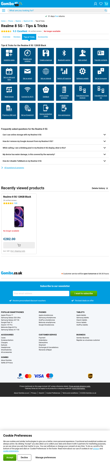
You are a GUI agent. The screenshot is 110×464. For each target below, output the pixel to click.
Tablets (80, 312)
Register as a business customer (88, 340)
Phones (42, 312)
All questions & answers (14, 168)
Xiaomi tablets (81, 320)
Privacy (33, 393)
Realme (18, 21)
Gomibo (4, 357)
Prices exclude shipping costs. (80, 386)
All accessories (6, 352)
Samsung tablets (82, 318)
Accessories (7, 335)
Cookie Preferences (53, 393)
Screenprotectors (7, 340)
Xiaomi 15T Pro (6, 325)
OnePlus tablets (82, 325)
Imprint (41, 393)
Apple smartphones (46, 315)
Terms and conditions (70, 393)
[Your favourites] (101, 4)
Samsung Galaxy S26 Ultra (11, 318)
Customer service (48, 335)
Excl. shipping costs (18, 251)
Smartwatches (6, 350)
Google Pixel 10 (6, 322)
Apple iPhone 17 (7, 315)
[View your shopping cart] (106, 4)
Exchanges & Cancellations (48, 347)
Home (3, 21)
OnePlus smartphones (47, 320)
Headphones (5, 347)
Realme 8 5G (28, 21)
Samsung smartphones (47, 318)
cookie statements (11, 451)
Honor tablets (81, 322)
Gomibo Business (82, 338)
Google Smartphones (46, 325)
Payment (42, 338)
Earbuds (4, 345)
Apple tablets (81, 315)
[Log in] (95, 4)
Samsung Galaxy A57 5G (10, 320)
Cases (3, 338)
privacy (96, 449)
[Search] (106, 10)
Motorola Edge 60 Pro (9, 327)
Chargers (4, 343)
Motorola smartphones (47, 322)
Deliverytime (43, 343)
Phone (10, 21)
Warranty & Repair (45, 350)
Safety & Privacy (7, 363)
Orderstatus (43, 340)
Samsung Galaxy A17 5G (10, 330)
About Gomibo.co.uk (21, 393)
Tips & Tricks (40, 21)
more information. (78, 388)
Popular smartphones (12, 312)
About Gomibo (6, 360)
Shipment (42, 345)
